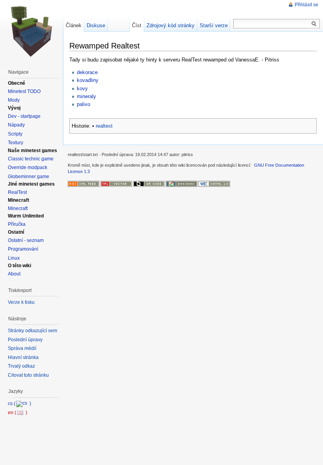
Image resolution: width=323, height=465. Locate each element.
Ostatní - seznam (26, 240)
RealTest (17, 192)
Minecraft (18, 208)
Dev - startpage (24, 116)
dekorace (87, 72)
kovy (82, 88)
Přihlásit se (306, 4)
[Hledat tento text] (313, 24)
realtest (104, 126)
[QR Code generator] (149, 183)
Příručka (17, 224)
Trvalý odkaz (21, 366)
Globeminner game (28, 176)
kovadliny (87, 80)
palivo (83, 104)
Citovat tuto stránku (28, 375)
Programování (23, 249)
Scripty (15, 134)
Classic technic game (31, 159)
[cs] (19, 403)
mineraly (86, 96)
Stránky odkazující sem (32, 330)
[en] (17, 412)
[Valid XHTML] (214, 183)
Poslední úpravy (25, 339)
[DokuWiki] (181, 183)
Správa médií (22, 348)
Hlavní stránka (23, 357)
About (14, 274)
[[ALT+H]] (31, 31)
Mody (14, 100)
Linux (14, 258)
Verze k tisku (21, 302)
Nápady (16, 125)
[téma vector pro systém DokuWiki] (116, 183)
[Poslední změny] (83, 183)
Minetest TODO (24, 91)
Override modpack (27, 167)
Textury (15, 142)
